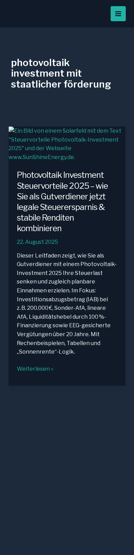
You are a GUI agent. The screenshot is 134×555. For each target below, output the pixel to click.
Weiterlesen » (35, 369)
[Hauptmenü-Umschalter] (118, 13)
